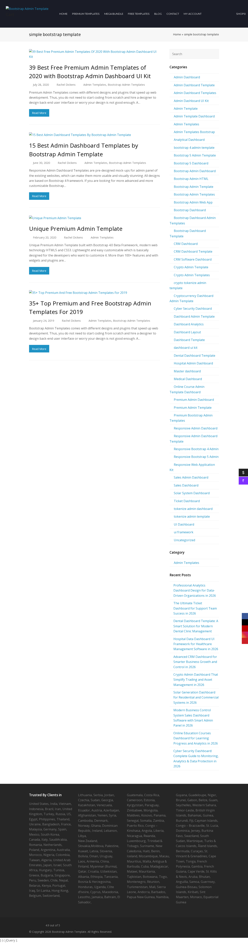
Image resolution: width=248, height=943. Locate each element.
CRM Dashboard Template (193, 251)
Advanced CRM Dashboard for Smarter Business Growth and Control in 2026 (195, 662)
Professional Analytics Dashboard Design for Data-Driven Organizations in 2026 (194, 590)
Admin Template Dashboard (194, 116)
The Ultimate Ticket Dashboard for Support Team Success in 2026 (195, 608)
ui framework (183, 532)
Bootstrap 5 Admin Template (195, 155)
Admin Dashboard (187, 77)
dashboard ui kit (185, 347)
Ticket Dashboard (187, 501)
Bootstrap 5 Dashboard (191, 163)
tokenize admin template (192, 516)
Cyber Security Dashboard (193, 308)
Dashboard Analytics (189, 324)
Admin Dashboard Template (194, 85)
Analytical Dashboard (189, 140)
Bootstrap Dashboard (190, 210)
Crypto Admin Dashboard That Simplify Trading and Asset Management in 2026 (195, 679)
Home (177, 34)
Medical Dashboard (188, 379)
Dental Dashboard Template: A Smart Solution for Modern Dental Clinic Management (195, 626)
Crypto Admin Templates (192, 275)
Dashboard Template (189, 340)
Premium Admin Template (193, 407)
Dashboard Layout (187, 332)
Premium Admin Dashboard (194, 400)
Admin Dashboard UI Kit (191, 101)
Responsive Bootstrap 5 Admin (196, 457)
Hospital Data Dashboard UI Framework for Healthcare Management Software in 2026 (195, 644)
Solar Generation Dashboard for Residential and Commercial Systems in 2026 (196, 697)
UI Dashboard (184, 524)
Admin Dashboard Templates (195, 93)
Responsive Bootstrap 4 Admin (196, 449)
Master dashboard (187, 371)
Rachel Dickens (66, 84)
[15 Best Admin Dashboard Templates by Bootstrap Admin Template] (94, 134)
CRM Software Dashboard (193, 259)
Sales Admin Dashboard (191, 477)
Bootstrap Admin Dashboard (195, 171)
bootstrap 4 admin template (194, 147)
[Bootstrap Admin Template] (27, 8)
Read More (39, 113)
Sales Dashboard (186, 485)
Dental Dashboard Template (194, 355)
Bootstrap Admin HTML (191, 179)
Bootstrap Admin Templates (126, 84)
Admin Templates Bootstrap (194, 132)
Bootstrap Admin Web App (193, 202)
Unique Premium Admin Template (75, 229)
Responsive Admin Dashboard (195, 428)
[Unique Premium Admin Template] (94, 218)
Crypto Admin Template (191, 267)
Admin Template (186, 108)
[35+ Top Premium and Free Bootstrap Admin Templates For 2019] (94, 292)
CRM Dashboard (186, 244)
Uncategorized (184, 540)
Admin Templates (94, 84)
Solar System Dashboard (192, 493)
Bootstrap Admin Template (193, 187)
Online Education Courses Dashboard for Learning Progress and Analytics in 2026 (195, 738)
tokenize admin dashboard (193, 509)
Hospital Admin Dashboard (193, 363)
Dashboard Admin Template (194, 316)
